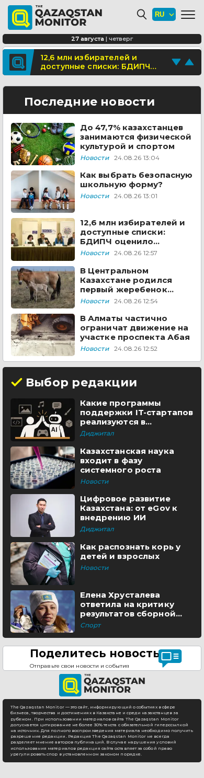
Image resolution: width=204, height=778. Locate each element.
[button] (188, 14)
